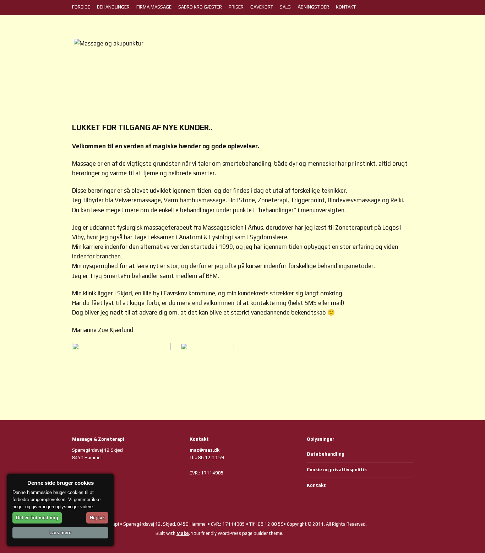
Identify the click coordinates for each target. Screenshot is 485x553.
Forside (81, 7)
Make (182, 533)
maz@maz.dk (204, 450)
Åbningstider (313, 7)
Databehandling (325, 454)
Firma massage (153, 7)
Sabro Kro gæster (200, 7)
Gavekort (261, 7)
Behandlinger (113, 7)
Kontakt (346, 7)
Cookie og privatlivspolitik (337, 469)
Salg (285, 7)
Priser (236, 7)
